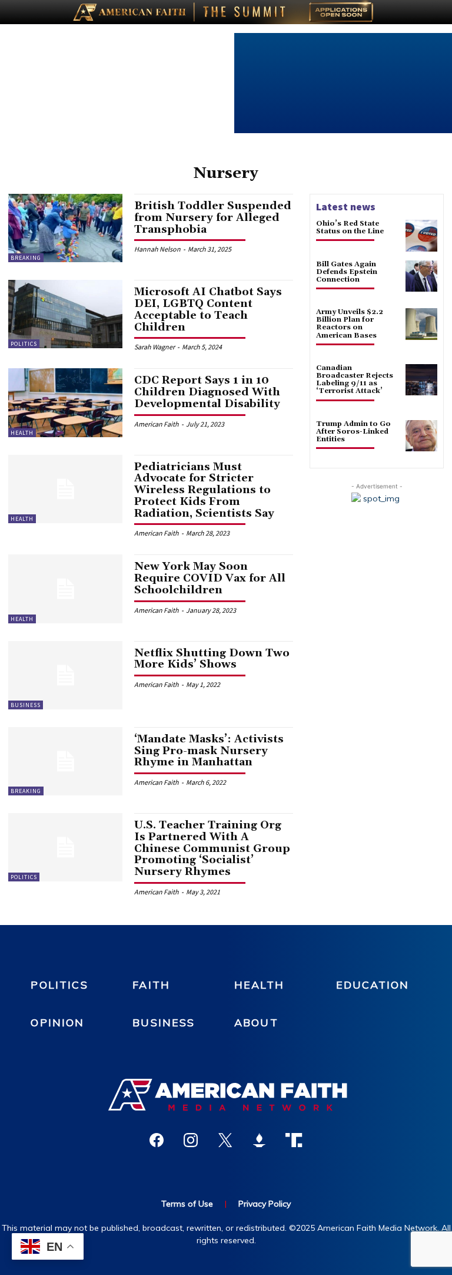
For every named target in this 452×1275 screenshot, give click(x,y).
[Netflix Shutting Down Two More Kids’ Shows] (65, 675)
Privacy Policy (264, 1203)
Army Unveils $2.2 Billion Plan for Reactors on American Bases (349, 324)
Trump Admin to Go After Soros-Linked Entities (353, 432)
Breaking (26, 258)
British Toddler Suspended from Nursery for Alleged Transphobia (212, 217)
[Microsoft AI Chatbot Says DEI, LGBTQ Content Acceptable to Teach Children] (65, 314)
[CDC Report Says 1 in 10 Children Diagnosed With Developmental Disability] (65, 402)
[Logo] (226, 1094)
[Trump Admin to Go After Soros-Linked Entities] (421, 436)
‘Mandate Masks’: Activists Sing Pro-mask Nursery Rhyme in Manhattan (209, 750)
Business (26, 705)
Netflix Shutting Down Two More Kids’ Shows (212, 659)
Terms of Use (187, 1203)
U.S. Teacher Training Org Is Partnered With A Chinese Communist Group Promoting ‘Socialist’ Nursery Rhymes (212, 848)
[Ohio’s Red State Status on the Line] (421, 236)
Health (22, 433)
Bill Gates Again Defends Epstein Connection (346, 272)
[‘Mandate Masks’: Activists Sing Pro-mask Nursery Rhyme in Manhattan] (65, 761)
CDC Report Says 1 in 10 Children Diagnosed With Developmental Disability (207, 392)
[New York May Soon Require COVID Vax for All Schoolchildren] (65, 588)
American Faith (156, 424)
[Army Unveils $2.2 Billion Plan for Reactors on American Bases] (421, 324)
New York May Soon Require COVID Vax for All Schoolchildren (209, 578)
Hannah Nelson (157, 249)
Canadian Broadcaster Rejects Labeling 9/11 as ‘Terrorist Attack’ (354, 380)
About (256, 1022)
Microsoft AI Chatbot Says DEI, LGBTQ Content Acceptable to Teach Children (208, 309)
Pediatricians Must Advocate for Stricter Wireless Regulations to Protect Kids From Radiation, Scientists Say (204, 490)
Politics (24, 344)
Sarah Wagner (154, 346)
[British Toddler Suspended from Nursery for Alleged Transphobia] (65, 228)
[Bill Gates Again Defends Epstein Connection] (421, 276)
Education (372, 985)
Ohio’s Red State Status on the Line (350, 227)
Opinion (57, 1022)
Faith (151, 985)
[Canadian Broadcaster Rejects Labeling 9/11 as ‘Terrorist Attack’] (421, 380)
